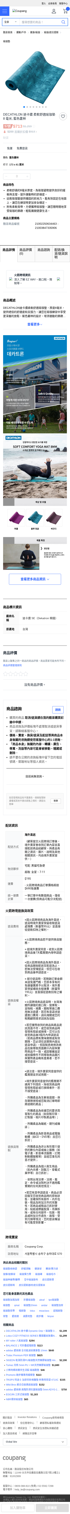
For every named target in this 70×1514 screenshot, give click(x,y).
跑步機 (39, 1316)
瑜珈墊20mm (30, 1305)
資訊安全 (22, 1428)
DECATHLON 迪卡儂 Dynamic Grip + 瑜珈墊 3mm (32, 1331)
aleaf (42, 1299)
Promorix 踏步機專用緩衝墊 (20, 1375)
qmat (16, 1305)
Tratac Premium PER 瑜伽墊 (21, 1355)
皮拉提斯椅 (9, 1285)
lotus (32, 1310)
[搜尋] (63, 22)
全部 (6, 22)
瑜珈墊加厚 (57, 1305)
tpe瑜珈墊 (54, 1299)
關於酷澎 (7, 1417)
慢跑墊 (22, 1310)
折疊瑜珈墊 (29, 1299)
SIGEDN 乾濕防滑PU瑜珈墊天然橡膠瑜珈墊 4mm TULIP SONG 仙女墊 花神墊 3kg (32, 1360)
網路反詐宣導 (30, 1433)
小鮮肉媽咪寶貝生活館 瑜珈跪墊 (22, 1370)
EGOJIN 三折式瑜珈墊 (17, 1394)
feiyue (50, 1316)
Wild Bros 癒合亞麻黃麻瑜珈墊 (22, 1384)
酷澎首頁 (7, 32)
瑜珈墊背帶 (9, 1310)
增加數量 (6, 176)
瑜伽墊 (6, 1305)
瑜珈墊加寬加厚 (11, 1299)
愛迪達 (15, 1316)
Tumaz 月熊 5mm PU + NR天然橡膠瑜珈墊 (28, 1365)
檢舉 (56, 801)
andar (44, 1305)
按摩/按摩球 (9, 1274)
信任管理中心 (27, 1422)
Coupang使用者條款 (53, 1417)
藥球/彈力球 (52, 1268)
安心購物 (7, 1428)
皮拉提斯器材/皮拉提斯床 (32, 1285)
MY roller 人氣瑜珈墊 (17, 1340)
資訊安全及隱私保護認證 (46, 1428)
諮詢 (58, 709)
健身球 (38, 1268)
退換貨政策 (9, 1422)
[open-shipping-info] (33, 148)
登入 (44, 3)
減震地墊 (27, 1316)
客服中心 (63, 3)
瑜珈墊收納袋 (10, 1268)
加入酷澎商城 (10, 1433)
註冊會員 (52, 3)
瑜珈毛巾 (51, 1274)
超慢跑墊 (58, 1310)
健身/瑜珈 (35, 32)
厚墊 (5, 1316)
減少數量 (27, 176)
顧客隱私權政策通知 (50, 1422)
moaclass (44, 1310)
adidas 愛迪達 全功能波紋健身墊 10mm (26, 1350)
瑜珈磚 (38, 1274)
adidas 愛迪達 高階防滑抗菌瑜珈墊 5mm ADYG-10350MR (33, 1389)
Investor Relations (27, 1417)
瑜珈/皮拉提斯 (51, 32)
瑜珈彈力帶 (25, 1274)
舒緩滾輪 (26, 1268)
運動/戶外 (21, 32)
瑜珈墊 (6, 41)
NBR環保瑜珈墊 (14, 1399)
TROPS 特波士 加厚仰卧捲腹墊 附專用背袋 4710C (32, 1379)
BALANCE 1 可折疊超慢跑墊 (21, 1345)
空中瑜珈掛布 (31, 1279)
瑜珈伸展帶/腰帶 (11, 1279)
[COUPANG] (14, 1459)
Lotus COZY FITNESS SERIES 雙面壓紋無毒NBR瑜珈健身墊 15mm (32, 1335)
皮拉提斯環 (48, 1279)
